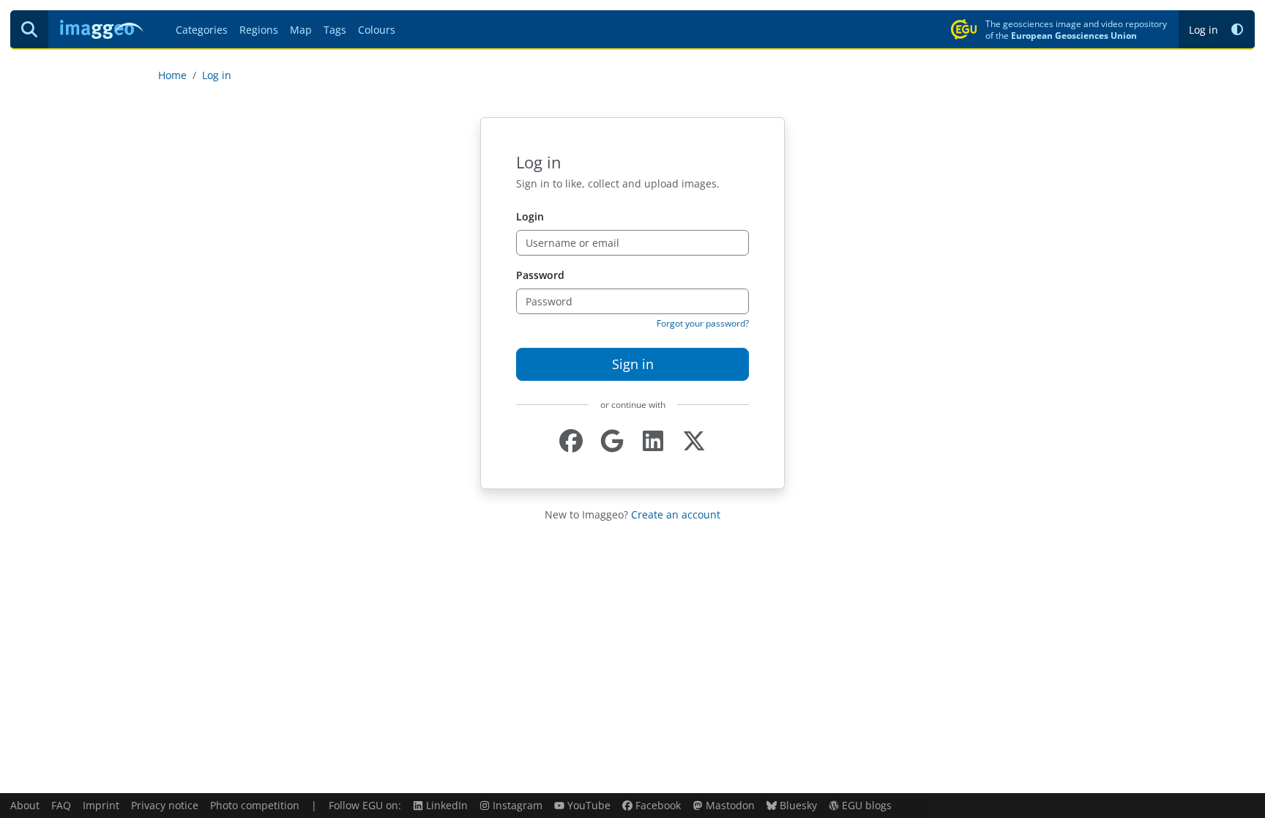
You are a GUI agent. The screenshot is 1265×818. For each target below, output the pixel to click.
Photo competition (254, 805)
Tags (335, 30)
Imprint (101, 805)
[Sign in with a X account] (694, 441)
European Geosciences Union (1074, 35)
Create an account (675, 514)
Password (540, 275)
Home (172, 75)
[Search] (29, 29)
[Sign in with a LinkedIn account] (653, 441)
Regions (258, 30)
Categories (202, 30)
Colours (376, 30)
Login (530, 216)
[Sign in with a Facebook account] (571, 441)
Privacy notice (164, 805)
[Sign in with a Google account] (612, 441)
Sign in (633, 364)
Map (301, 30)
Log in (1203, 30)
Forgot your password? (703, 323)
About (25, 805)
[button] (1237, 29)
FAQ (61, 805)
